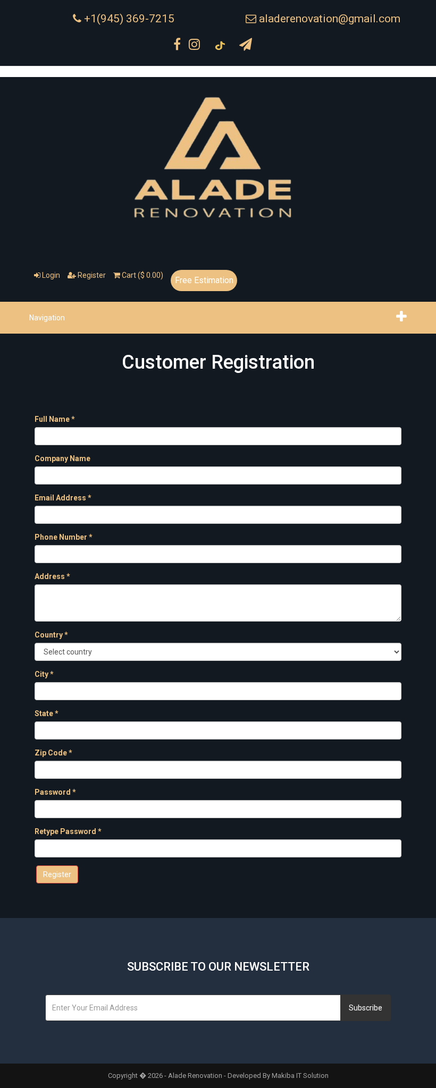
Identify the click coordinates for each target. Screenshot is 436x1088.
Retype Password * (68, 831)
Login (50, 275)
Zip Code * (53, 753)
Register (91, 275)
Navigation (47, 317)
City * (44, 674)
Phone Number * (64, 537)
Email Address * (63, 498)
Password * (55, 792)
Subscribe (365, 1008)
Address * (52, 576)
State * (46, 713)
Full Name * (55, 419)
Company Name (62, 458)
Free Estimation (204, 280)
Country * (51, 635)
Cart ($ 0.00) (141, 275)
